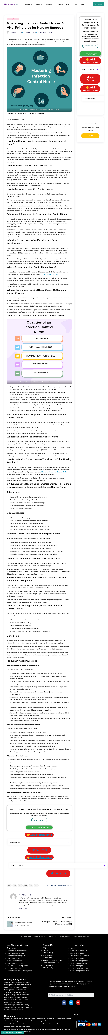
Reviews (60, 4)
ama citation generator (13, 1002)
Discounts (73, 948)
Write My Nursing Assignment (17, 966)
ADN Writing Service (13, 968)
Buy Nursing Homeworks (78, 951)
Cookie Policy (48, 965)
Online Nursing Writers (14, 961)
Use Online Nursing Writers (79, 956)
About (67, 4)
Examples (49, 4)
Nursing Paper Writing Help (16, 956)
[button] (39, 842)
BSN (15, 885)
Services (27, 4)
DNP (25, 885)
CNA (20, 885)
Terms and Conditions (81, 937)
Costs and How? (15, 842)
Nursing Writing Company (15, 963)
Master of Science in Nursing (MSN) (54, 472)
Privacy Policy (65, 937)
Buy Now (91, 136)
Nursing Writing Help (13, 958)
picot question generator (13, 1010)
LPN (31, 885)
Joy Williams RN (25, 895)
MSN (36, 885)
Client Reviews (39, 937)
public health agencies (49, 274)
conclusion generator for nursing (16, 987)
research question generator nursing (18, 1007)
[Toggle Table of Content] (22, 119)
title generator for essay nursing (16, 992)
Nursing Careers (13, 19)
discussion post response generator (17, 982)
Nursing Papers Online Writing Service (19, 971)
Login (76, 4)
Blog (44, 948)
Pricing (45, 950)
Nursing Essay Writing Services (17, 951)
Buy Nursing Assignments (79, 961)
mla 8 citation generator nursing (16, 1000)
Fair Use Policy (48, 953)
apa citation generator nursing (15, 997)
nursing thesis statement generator (17, 985)
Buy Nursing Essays (77, 958)
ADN (9, 885)
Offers (38, 4)
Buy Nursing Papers (77, 953)
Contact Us (52, 937)
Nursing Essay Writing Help (79, 968)
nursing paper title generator (15, 990)
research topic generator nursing (16, 1005)
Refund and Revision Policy (52, 960)
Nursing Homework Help (15, 953)
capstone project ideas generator (16, 995)
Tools (82, 4)
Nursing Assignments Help (79, 971)
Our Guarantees (25, 937)
